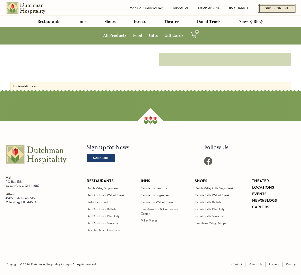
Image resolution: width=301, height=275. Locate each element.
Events (140, 22)
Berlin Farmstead (97, 202)
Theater (171, 22)
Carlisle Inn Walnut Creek (157, 202)
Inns (82, 22)
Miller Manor (149, 220)
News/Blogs (264, 200)
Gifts (153, 35)
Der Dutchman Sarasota (102, 223)
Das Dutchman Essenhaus (103, 230)
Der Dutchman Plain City (103, 216)
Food (137, 35)
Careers (260, 207)
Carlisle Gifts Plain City (209, 209)
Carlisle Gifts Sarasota (209, 216)
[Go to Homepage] (36, 162)
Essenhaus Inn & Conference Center (159, 211)
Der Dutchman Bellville (101, 209)
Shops (110, 22)
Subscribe (101, 158)
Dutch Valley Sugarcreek (102, 188)
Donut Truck (209, 22)
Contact (236, 264)
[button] (194, 35)
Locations (263, 187)
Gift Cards (173, 35)
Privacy (290, 264)
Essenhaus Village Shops (210, 223)
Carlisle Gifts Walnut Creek (212, 195)
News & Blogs (251, 22)
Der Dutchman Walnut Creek (105, 195)
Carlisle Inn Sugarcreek (155, 195)
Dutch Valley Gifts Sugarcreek (214, 188)
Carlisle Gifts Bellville (208, 202)
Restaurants (48, 22)
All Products (115, 35)
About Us (181, 8)
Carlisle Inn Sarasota (154, 188)
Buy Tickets (239, 8)
